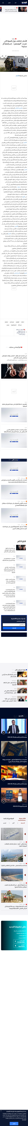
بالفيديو (21, 716)
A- (5, 56)
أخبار (15, 2)
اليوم (24, 196)
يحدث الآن (15, 460)
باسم (25, 273)
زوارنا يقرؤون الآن (20, 670)
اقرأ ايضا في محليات (15, 347)
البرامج (9, 2)
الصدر (25, 169)
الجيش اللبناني (18, 108)
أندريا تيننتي (17, 273)
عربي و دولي (23, 478)
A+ (2, 56)
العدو (9, 233)
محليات (24, 842)
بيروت (18, 187)
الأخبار (17, 75)
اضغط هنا (24, 1119)
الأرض (16, 226)
